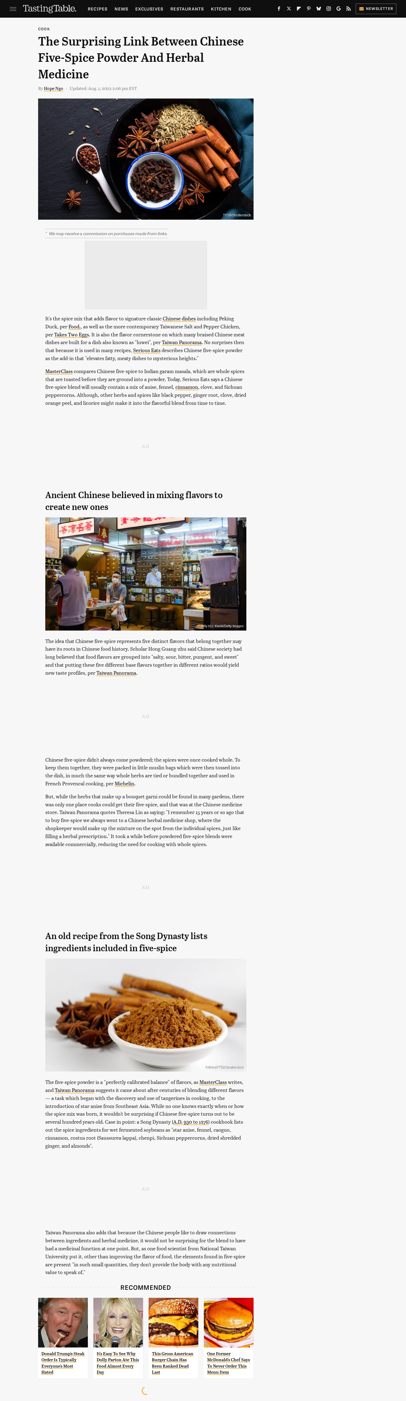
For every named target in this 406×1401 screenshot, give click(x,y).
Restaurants (187, 9)
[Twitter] (289, 10)
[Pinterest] (309, 10)
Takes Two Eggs (71, 334)
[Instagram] (328, 10)
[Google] (338, 10)
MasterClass (59, 371)
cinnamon (186, 386)
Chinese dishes (179, 318)
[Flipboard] (299, 10)
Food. (74, 326)
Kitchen (221, 9)
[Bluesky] (318, 10)
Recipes (97, 9)
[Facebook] (279, 10)
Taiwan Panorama (182, 342)
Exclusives (149, 9)
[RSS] (348, 10)
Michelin (124, 783)
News (121, 9)
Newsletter (379, 8)
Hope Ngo (53, 88)
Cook (245, 9)
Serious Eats (146, 350)
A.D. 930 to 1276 (190, 1121)
